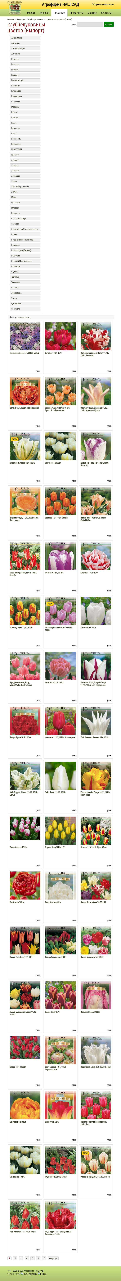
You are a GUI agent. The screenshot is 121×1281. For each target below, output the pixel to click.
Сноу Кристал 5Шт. (53, 902)
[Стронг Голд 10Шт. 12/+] (60, 841)
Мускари (15, 208)
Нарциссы (15, 213)
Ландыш (14, 160)
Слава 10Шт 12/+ (52, 1012)
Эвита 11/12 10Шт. (53, 463)
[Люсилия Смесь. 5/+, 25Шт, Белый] (25, 346)
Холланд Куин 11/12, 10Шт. (21, 627)
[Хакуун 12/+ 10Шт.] (96, 617)
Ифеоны (14, 117)
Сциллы (14, 271)
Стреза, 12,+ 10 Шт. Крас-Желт (94, 847)
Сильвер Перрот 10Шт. (90, 1012)
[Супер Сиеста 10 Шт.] (25, 828)
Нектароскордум (18, 218)
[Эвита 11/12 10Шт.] (60, 447)
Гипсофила (16, 91)
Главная (31, 12)
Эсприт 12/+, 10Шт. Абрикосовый (24, 408)
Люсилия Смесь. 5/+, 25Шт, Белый (24, 353)
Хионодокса (16, 293)
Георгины (15, 75)
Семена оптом (13, 1274)
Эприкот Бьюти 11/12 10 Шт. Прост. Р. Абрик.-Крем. (57, 409)
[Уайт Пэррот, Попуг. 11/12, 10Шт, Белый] (25, 785)
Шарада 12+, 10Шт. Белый (56, 518)
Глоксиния (15, 101)
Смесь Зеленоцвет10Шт (55, 957)
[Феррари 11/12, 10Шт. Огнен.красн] (60, 730)
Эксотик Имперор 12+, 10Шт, (22, 463)
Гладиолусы (16, 96)
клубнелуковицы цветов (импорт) (59, 19)
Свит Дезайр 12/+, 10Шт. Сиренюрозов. (55, 1068)
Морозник (15, 202)
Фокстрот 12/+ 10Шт (54, 682)
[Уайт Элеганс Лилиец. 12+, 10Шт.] (96, 730)
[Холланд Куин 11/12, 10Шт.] (25, 620)
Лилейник (15, 176)
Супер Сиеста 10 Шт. (18, 847)
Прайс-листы (76, 12)
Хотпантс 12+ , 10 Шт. (54, 572)
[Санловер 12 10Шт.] (25, 1114)
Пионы (14, 234)
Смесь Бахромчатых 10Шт (92, 957)
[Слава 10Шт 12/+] (60, 1005)
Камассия (15, 128)
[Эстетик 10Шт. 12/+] (60, 346)
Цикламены (16, 303)
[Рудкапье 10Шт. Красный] (60, 1169)
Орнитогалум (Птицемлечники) (24, 229)
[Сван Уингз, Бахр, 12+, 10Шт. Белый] (96, 1060)
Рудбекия (15, 256)
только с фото (23, 317)
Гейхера (14, 70)
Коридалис (16, 144)
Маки (13, 197)
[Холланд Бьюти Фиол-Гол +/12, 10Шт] (60, 620)
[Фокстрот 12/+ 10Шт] (60, 671)
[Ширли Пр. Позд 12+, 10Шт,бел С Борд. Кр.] (96, 455)
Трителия (15, 277)
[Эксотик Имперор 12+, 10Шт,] (25, 455)
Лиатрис (15, 165)
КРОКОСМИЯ (16, 149)
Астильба (15, 54)
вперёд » (53, 1258)
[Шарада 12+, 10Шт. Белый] (60, 510)
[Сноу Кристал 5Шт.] (60, 896)
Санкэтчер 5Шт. (52, 1122)
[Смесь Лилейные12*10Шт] (25, 950)
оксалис (15, 224)
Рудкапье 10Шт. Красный (56, 1177)
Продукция (59, 12)
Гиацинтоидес (17, 80)
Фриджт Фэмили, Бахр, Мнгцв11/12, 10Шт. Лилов (21, 683)
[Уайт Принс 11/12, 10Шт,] (60, 782)
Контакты (106, 12)
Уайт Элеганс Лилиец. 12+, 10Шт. (95, 737)
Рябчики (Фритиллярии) (21, 261)
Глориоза (15, 107)
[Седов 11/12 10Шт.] (25, 1047)
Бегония (15, 59)
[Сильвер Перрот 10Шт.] (96, 1005)
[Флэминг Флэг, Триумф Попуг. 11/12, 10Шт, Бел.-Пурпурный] (96, 675)
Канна (14, 133)
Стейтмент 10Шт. (17, 902)
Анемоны (15, 43)
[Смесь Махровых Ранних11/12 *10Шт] (25, 1005)
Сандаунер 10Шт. (17, 1177)
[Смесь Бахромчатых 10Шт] (96, 950)
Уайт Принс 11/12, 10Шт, (55, 792)
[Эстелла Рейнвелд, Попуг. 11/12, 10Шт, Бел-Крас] (96, 346)
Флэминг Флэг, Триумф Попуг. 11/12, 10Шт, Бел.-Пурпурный (94, 683)
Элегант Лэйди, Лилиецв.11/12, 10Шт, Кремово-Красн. (94, 409)
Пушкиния (15, 245)
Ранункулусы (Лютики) (21, 250)
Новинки (44, 12)
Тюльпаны (15, 282)
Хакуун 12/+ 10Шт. (88, 627)
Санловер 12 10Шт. (18, 1122)
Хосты (14, 298)
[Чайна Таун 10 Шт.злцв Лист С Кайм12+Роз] (96, 510)
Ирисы (14, 112)
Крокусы (15, 155)
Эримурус (15, 309)
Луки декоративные (20, 186)
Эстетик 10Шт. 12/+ (53, 353)
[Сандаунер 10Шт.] (25, 1161)
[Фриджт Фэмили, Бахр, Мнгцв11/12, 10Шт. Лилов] (25, 675)
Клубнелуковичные (35, 19)
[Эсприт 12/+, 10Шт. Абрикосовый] (25, 401)
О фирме (92, 12)
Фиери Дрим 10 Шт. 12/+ (20, 737)
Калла (14, 123)
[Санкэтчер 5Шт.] (60, 1115)
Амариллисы (17, 38)
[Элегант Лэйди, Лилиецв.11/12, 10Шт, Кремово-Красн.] (96, 400)
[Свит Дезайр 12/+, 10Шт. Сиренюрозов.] (60, 1060)
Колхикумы (16, 139)
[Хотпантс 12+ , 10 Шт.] (60, 565)
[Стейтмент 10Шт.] (25, 886)
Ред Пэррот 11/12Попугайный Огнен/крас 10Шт (58, 1233)
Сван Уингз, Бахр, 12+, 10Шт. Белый (96, 1067)
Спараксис (16, 266)
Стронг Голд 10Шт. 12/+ (55, 847)
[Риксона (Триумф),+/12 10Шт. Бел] (96, 1169)
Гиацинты (15, 85)
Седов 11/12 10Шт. (18, 1067)
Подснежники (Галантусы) (22, 240)
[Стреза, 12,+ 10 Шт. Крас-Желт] (96, 840)
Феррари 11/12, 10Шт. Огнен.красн (60, 737)
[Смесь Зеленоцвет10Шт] (60, 950)
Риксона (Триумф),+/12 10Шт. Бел (95, 1177)
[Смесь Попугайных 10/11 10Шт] (96, 895)
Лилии (14, 181)
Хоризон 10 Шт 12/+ (89, 572)
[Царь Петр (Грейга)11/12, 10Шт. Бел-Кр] (25, 565)
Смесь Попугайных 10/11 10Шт (94, 902)
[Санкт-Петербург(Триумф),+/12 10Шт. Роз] (96, 1114)
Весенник (15, 64)
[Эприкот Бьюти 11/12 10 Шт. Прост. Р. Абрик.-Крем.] (60, 400)
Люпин (14, 192)
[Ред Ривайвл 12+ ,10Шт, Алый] (25, 1224)
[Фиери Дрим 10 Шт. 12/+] (25, 731)
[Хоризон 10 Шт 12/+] (96, 565)
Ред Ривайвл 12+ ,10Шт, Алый (23, 1232)
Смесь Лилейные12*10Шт (21, 957)
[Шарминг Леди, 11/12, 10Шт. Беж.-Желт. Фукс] (25, 511)
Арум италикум (18, 48)
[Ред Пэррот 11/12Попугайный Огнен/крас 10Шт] (60, 1224)
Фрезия (14, 287)
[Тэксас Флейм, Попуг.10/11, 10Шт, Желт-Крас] (96, 785)
